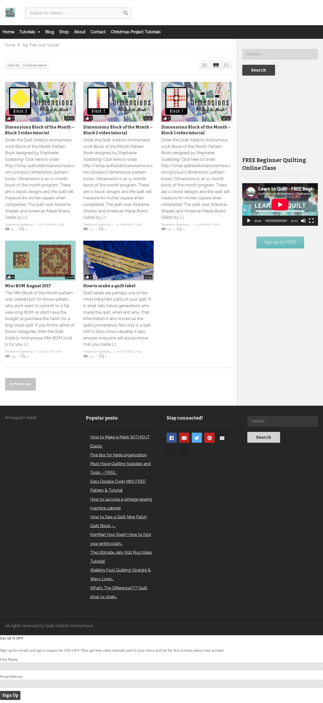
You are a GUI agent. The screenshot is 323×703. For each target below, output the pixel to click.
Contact (98, 31)
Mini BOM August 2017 (28, 285)
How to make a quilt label (109, 285)
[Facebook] (172, 438)
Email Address (11, 677)
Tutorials (27, 31)
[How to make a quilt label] (118, 260)
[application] (280, 204)
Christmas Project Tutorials (136, 31)
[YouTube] (184, 438)
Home (8, 31)
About (80, 31)
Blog (49, 31)
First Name (9, 659)
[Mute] (303, 220)
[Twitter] (197, 438)
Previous (22, 384)
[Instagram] (172, 450)
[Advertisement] (280, 115)
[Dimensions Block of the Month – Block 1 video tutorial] (196, 102)
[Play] (248, 220)
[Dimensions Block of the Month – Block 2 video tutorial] (118, 102)
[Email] (222, 438)
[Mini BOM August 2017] (40, 260)
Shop (64, 31)
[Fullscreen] (311, 220)
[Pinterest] (209, 438)
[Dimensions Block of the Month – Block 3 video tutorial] (40, 102)
